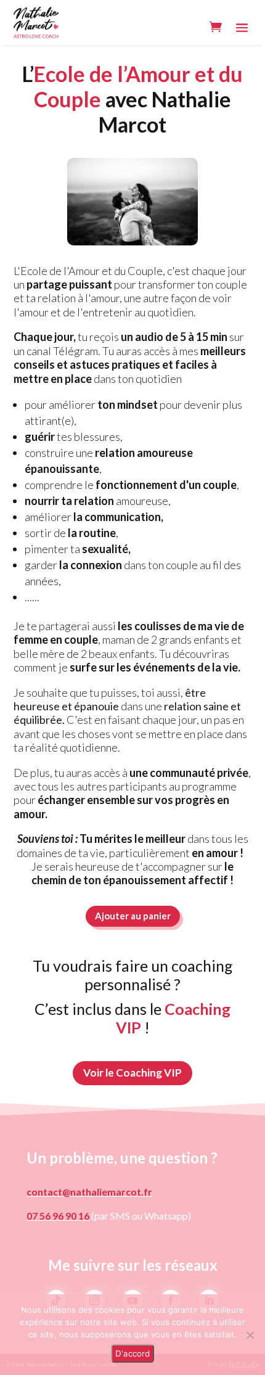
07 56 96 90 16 (57, 1215)
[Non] (249, 1335)
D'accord (132, 1353)
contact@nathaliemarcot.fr (89, 1191)
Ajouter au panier (133, 915)
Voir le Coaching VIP (132, 1072)
